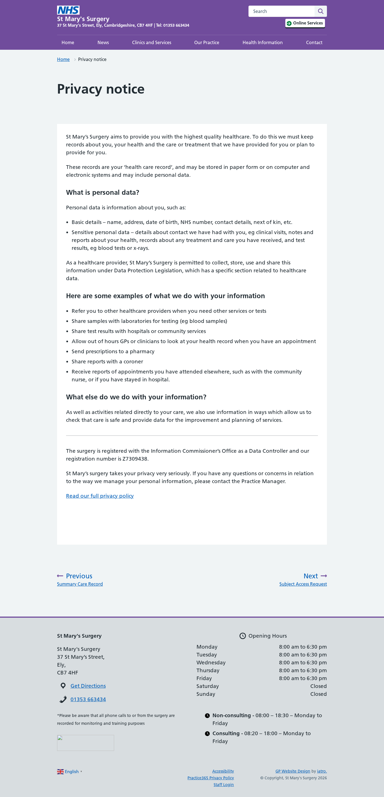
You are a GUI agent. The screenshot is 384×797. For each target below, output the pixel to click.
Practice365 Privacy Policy (211, 777)
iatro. (322, 771)
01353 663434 (88, 699)
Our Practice (206, 42)
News (103, 42)
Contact (314, 42)
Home (68, 42)
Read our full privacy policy (100, 496)
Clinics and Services (151, 42)
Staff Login (224, 784)
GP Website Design (292, 771)
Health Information (263, 42)
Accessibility (223, 771)
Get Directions (88, 686)
